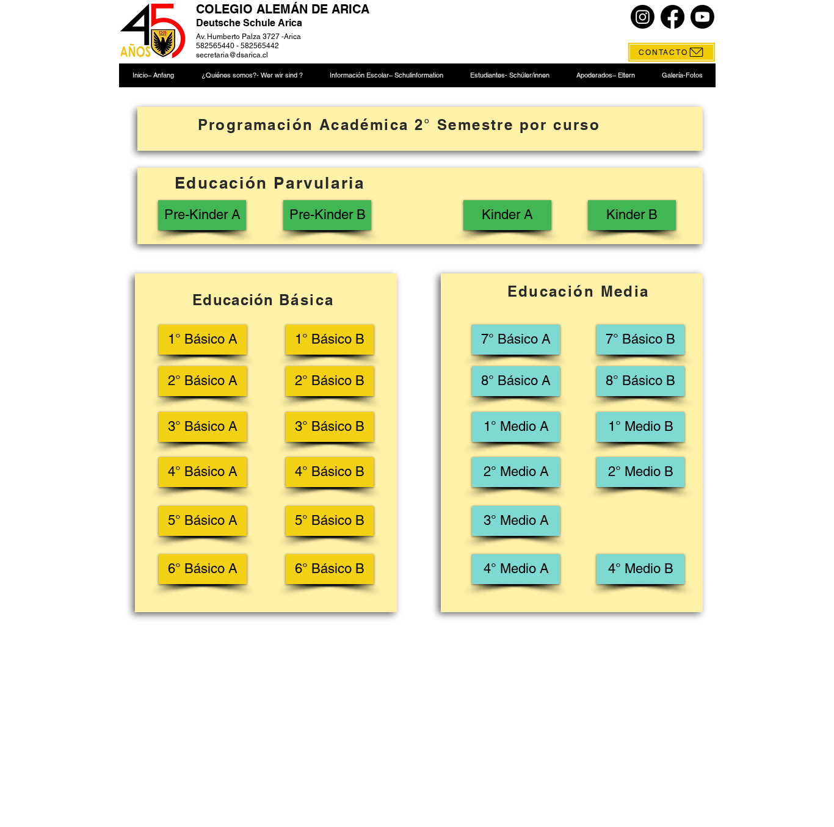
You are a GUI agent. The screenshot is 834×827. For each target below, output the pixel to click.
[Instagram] (643, 17)
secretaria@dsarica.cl (232, 55)
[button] (251, 75)
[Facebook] (672, 17)
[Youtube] (702, 17)
